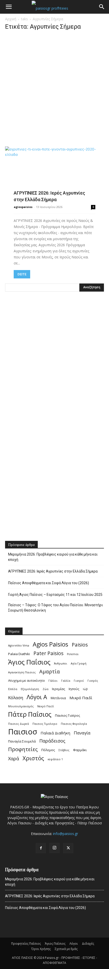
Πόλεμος (48, 750)
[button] (9, 7)
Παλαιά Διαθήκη (55, 732)
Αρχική (10, 18)
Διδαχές (88, 943)
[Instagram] (54, 848)
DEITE (21, 274)
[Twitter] (68, 848)
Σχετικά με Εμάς (66, 949)
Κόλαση (15, 697)
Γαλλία (65, 680)
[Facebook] (41, 848)
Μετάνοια (58, 698)
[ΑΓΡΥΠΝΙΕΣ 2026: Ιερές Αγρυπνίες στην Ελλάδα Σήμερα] (54, 173)
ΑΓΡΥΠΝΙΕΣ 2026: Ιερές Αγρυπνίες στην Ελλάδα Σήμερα (53, 571)
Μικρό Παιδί (80, 697)
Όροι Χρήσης (41, 949)
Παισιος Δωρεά (18, 724)
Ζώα (45, 689)
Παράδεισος (52, 741)
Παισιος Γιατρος (67, 715)
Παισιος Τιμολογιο (44, 724)
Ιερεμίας (58, 689)
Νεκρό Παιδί (45, 706)
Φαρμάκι (80, 750)
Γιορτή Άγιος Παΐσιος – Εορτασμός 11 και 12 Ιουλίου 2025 (55, 595)
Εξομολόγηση (30, 689)
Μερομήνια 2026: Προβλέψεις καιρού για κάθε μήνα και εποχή (53, 557)
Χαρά (13, 758)
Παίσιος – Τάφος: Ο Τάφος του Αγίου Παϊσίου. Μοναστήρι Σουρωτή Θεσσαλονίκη (55, 607)
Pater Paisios (48, 653)
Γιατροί (79, 680)
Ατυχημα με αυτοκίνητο (26, 680)
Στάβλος (64, 750)
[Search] (102, 7)
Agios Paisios (50, 644)
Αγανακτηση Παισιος (22, 672)
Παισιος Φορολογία (74, 724)
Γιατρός (92, 680)
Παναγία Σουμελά (22, 741)
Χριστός (33, 758)
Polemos (72, 654)
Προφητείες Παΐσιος (26, 943)
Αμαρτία (49, 671)
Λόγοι (73, 943)
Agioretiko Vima (18, 645)
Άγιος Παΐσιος (29, 662)
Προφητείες (23, 749)
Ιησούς (74, 689)
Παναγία (82, 732)
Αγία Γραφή (78, 663)
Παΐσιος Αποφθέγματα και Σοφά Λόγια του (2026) (48, 583)
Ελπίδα (12, 689)
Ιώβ (85, 689)
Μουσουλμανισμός (21, 706)
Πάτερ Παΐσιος (29, 714)
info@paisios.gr (65, 833)
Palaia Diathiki (19, 654)
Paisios (80, 645)
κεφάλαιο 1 (55, 759)
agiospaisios (23, 207)
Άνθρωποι (60, 663)
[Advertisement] (54, 89)
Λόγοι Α (37, 697)
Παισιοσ (22, 731)
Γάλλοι (53, 680)
